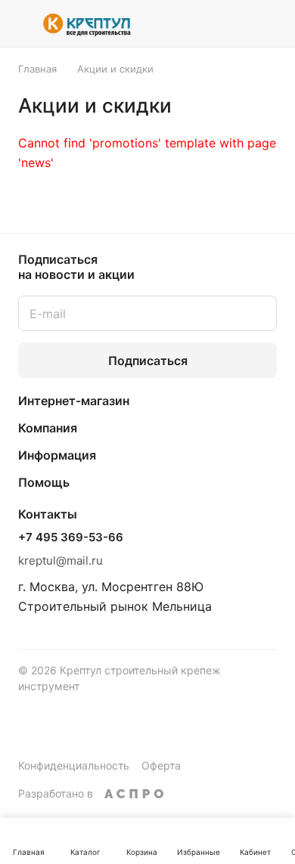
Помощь (44, 482)
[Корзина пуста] (271, 23)
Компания (47, 427)
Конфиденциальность (73, 765)
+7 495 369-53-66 (70, 537)
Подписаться (148, 360)
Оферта (161, 765)
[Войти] (237, 23)
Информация (57, 455)
